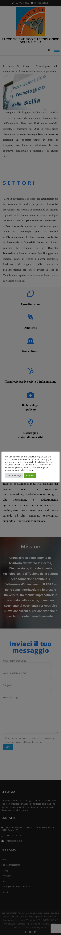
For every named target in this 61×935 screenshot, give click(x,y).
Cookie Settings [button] (14, 475)
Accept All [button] (30, 475)
